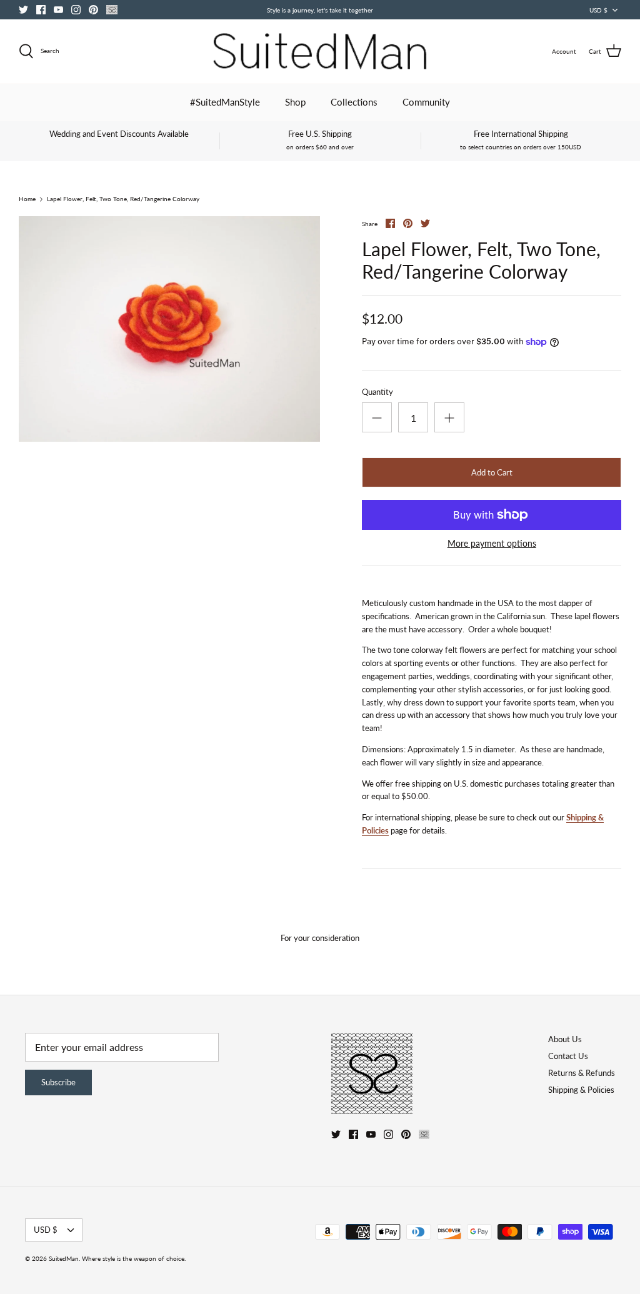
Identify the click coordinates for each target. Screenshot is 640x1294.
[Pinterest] (93, 9)
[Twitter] (23, 9)
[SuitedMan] (320, 51)
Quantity (377, 392)
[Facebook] (41, 9)
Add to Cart (491, 472)
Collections (354, 101)
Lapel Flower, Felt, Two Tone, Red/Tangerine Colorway (123, 199)
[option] (169, 329)
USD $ (598, 10)
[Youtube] (58, 9)
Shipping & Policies (581, 1090)
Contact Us (568, 1056)
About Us (565, 1039)
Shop (295, 101)
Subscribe (58, 1082)
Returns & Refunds (581, 1073)
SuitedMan (64, 1258)
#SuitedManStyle (225, 101)
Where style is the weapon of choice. (134, 1258)
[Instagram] (76, 9)
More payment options (492, 544)
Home (27, 199)
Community (426, 101)
